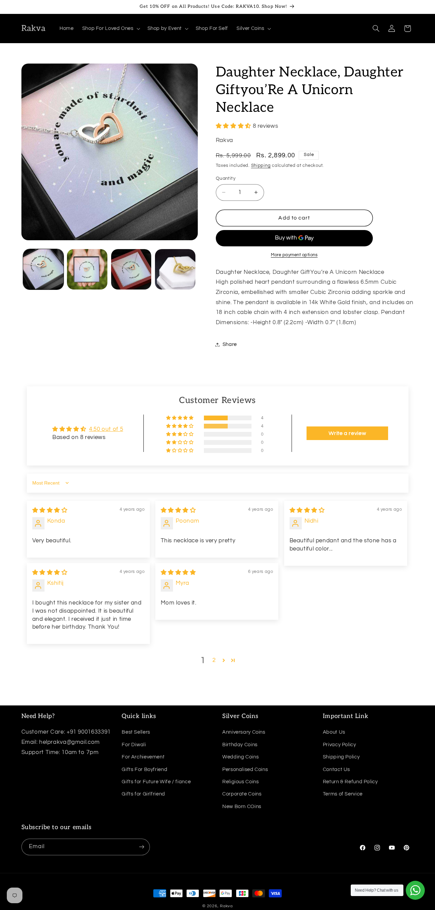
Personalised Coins (245, 769)
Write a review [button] (347, 433)
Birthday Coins (240, 744)
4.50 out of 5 (106, 429)
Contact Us (336, 769)
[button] (110, 28)
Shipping (261, 166)
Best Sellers (136, 732)
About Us (334, 732)
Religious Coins (240, 781)
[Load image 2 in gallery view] (87, 269)
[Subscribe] (141, 846)
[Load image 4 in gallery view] (175, 269)
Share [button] (230, 344)
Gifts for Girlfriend (143, 794)
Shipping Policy (341, 756)
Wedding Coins (240, 756)
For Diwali (134, 744)
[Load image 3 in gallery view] (131, 269)
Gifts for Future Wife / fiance (156, 781)
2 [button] (214, 660)
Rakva (226, 906)
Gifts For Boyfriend (144, 769)
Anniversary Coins (243, 732)
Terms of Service (343, 794)
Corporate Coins (241, 794)
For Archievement (143, 756)
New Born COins (241, 806)
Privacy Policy (339, 744)
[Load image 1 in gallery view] (43, 269)
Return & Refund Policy (350, 781)
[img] (50, 510)
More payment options (294, 255)
